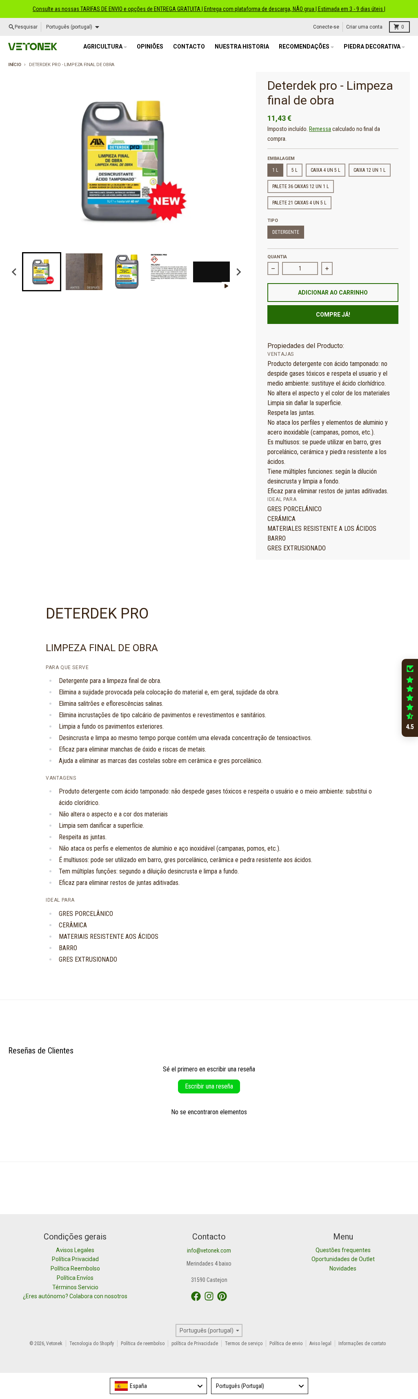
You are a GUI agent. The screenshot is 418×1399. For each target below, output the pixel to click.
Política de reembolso (143, 1343)
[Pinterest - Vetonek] (222, 1296)
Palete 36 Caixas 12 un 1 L (300, 186)
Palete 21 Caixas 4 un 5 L (299, 203)
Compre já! (333, 314)
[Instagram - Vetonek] (209, 1296)
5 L (294, 170)
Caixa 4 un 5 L (325, 170)
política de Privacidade (194, 1343)
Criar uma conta (364, 27)
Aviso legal (320, 1343)
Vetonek (54, 1343)
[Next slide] (238, 272)
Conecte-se (326, 27)
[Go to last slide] (14, 272)
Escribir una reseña (209, 1086)
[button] (410, 698)
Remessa (320, 129)
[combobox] (158, 1386)
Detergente (285, 232)
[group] (41, 271)
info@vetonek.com (209, 1250)
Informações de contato (362, 1343)
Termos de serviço (243, 1343)
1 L (275, 170)
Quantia (277, 256)
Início (14, 64)
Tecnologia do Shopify (91, 1343)
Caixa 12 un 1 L (370, 170)
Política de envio (285, 1343)
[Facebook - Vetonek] (196, 1296)
